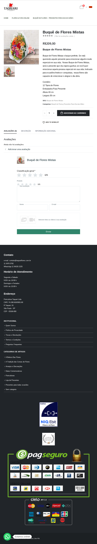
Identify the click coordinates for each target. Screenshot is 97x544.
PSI (38, 538)
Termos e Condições (13, 340)
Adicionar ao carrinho (75, 113)
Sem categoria (11, 389)
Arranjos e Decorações (14, 366)
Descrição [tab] (26, 131)
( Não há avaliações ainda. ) (64, 36)
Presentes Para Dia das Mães (74, 104)
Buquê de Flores (57, 104)
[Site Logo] (11, 7)
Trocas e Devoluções (13, 335)
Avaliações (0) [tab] (10, 131)
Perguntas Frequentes (14, 344)
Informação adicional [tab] (45, 131)
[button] (90, 7)
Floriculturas (10, 376)
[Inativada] (48, 414)
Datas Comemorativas (14, 371)
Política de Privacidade (14, 330)
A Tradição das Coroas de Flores (18, 362)
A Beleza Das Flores (13, 357)
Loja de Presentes (12, 380)
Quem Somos (11, 326)
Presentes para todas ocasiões (17, 385)
